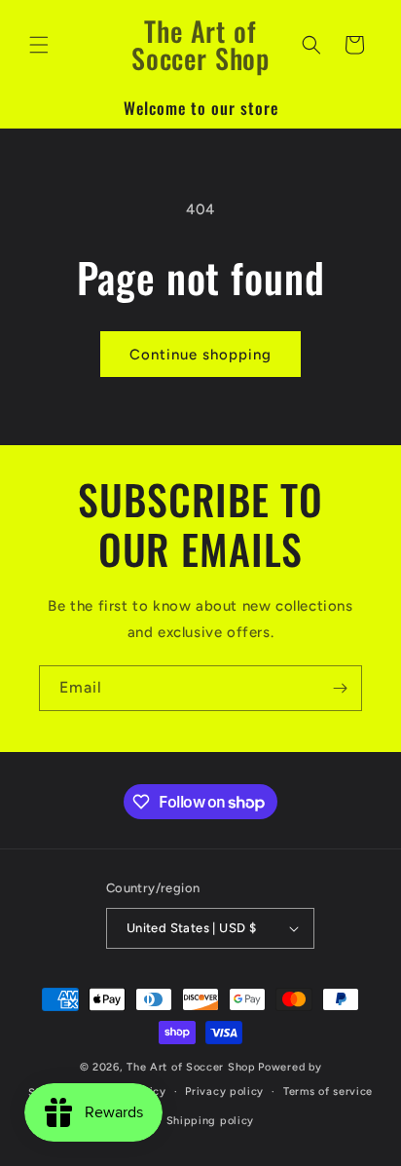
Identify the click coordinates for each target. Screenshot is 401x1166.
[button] (39, 44)
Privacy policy (224, 1091)
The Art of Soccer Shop (191, 1067)
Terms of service (328, 1091)
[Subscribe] (339, 688)
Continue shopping (200, 354)
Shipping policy (210, 1120)
